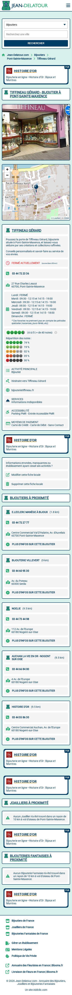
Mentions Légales (22, 949)
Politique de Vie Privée (24, 955)
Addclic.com (40, 989)
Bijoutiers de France (23, 920)
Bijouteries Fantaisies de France (30, 933)
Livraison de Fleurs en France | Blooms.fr (35, 971)
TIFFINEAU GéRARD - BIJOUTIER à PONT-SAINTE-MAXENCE (35, 94)
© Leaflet (55, 218)
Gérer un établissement (25, 942)
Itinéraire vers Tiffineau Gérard (28, 380)
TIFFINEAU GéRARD (26, 230)
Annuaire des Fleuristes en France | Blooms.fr (37, 965)
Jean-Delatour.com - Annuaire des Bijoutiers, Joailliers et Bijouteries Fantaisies (40, 982)
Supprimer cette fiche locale (27, 484)
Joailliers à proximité (29, 803)
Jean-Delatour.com (18, 54)
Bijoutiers (39, 54)
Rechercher (36, 43)
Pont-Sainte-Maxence (19, 58)
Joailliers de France (23, 927)
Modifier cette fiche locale (25, 474)
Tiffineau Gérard (46, 58)
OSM (66, 218)
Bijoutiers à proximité (29, 498)
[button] (36, 188)
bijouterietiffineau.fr (22, 390)
